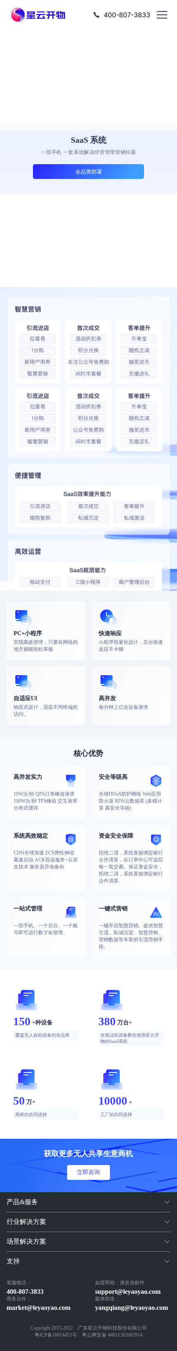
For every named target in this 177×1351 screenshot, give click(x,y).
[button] (88, 1202)
